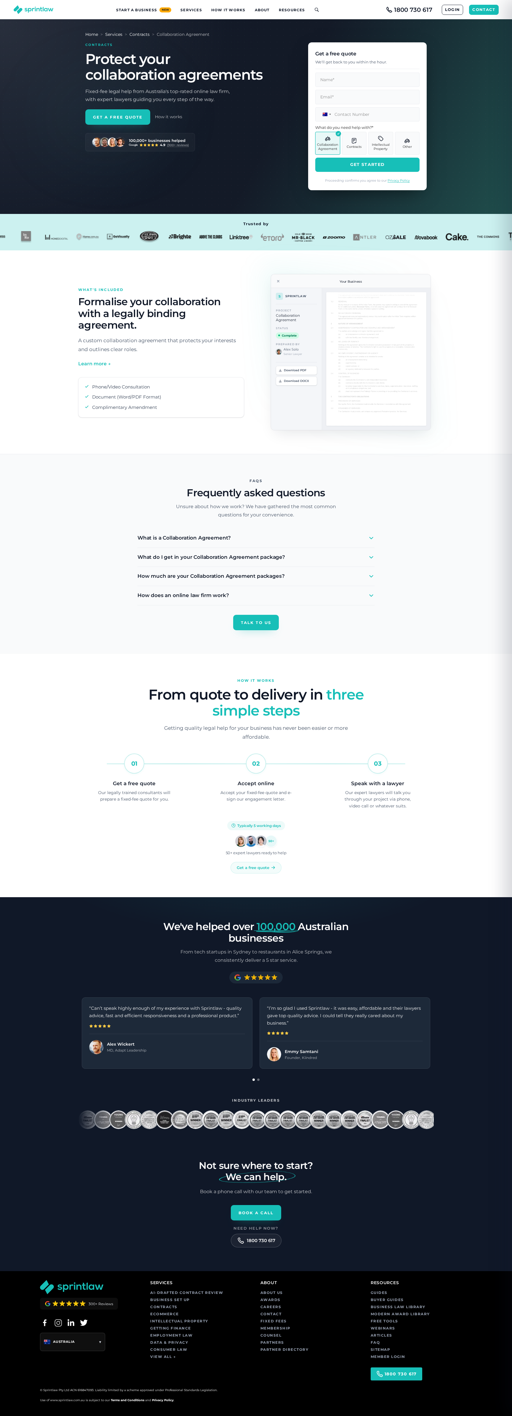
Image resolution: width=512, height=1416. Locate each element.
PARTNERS (272, 1342)
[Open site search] (314, 9)
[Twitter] (84, 1322)
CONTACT (483, 9)
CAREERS (270, 1307)
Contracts (139, 34)
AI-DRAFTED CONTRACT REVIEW (186, 1292)
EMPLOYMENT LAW (171, 1335)
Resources (292, 10)
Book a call (256, 1212)
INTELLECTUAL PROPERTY (179, 1321)
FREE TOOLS (384, 1321)
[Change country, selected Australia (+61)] (324, 114)
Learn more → (94, 364)
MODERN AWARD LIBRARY (400, 1314)
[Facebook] (44, 1322)
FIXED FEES (273, 1321)
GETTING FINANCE (170, 1328)
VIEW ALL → (163, 1356)
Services (191, 10)
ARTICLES (381, 1335)
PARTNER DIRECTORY (284, 1349)
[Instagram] (58, 1322)
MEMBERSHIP (275, 1328)
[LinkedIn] (71, 1322)
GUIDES (379, 1292)
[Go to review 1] (253, 1080)
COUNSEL (271, 1335)
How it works (168, 116)
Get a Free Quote (118, 117)
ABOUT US (271, 1292)
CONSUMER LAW (168, 1349)
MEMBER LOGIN (388, 1356)
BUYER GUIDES (387, 1299)
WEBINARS (383, 1328)
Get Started (367, 164)
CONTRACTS (163, 1307)
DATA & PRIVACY (169, 1342)
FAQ (375, 1342)
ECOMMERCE (164, 1314)
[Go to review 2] (258, 1080)
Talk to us (256, 622)
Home (91, 34)
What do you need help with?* (344, 127)
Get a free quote (253, 867)
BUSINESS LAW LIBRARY (398, 1307)
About (262, 10)
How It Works (228, 10)
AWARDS (270, 1299)
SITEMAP (381, 1349)
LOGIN (452, 9)
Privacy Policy (399, 180)
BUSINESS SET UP (170, 1299)
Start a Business (142, 10)
